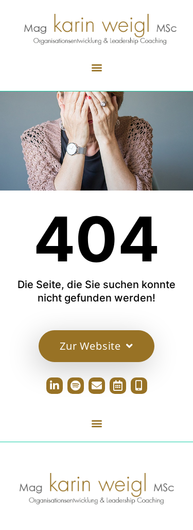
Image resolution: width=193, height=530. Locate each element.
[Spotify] (75, 385)
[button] (96, 67)
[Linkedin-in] (54, 385)
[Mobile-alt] (139, 385)
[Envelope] (97, 385)
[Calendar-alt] (118, 385)
